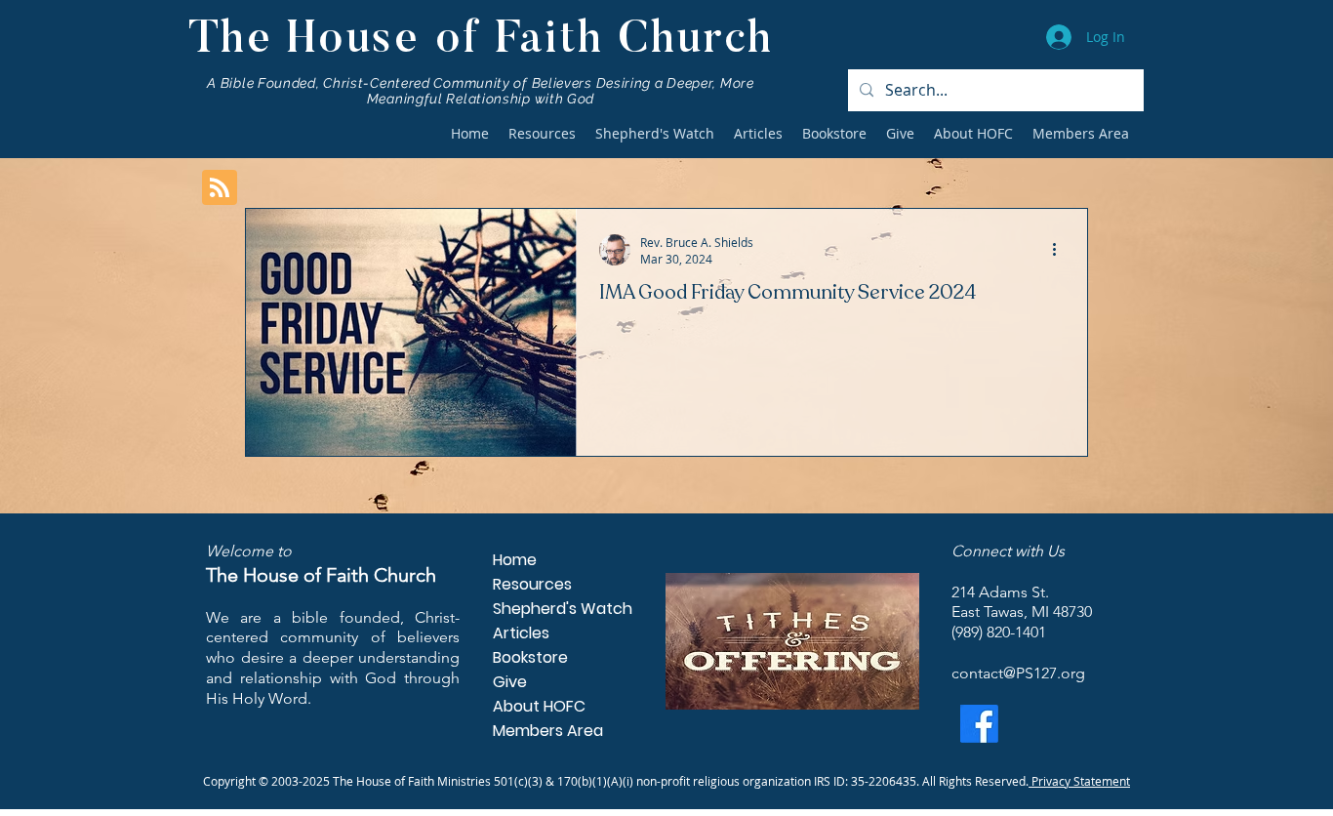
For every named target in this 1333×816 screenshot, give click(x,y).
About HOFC (539, 706)
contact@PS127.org (1018, 673)
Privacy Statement (1079, 781)
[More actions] (1060, 250)
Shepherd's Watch (554, 608)
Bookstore (530, 657)
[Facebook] (979, 724)
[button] (542, 133)
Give (510, 682)
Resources (532, 584)
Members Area (548, 730)
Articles (521, 633)
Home (515, 560)
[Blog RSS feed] (219, 188)
